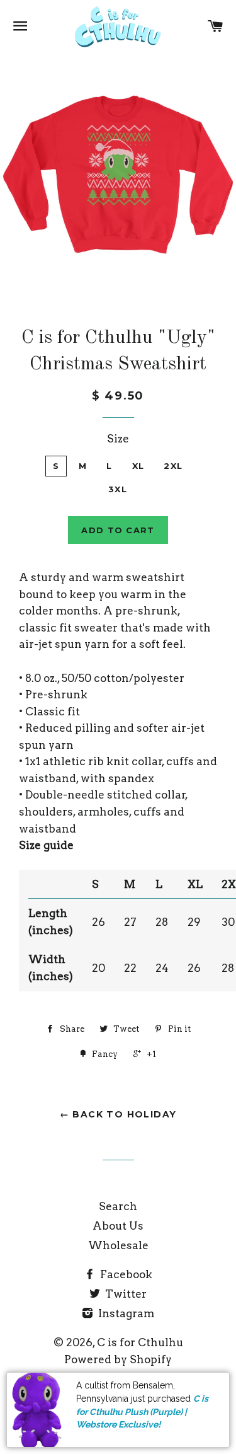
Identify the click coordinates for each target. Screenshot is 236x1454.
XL (138, 466)
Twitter (125, 1294)
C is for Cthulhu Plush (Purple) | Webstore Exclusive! (142, 1411)
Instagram (125, 1313)
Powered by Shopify (118, 1359)
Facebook (125, 1274)
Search (118, 1206)
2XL (173, 466)
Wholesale (118, 1245)
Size (118, 438)
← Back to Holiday (118, 1114)
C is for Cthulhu (140, 1342)
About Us (118, 1226)
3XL (117, 489)
